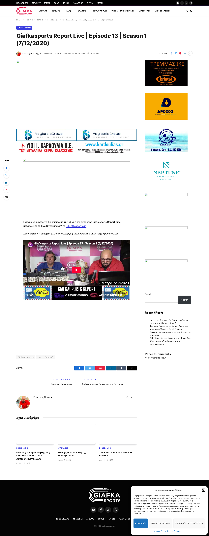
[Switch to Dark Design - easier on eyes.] (186, 11)
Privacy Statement (175, 531)
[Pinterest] (6, 190)
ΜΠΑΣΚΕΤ (36, 3)
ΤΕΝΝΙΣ (66, 3)
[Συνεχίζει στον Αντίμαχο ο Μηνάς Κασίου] (76, 433)
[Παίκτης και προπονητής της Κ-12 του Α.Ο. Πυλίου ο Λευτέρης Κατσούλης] (35, 433)
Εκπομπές (49, 357)
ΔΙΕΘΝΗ (100, 3)
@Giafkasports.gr (76, 226)
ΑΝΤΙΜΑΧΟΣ (63, 448)
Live (39, 357)
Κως (68, 10)
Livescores (144, 10)
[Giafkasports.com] (24, 11)
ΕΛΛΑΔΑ (90, 3)
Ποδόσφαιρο (24, 28)
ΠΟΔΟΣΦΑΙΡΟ (22, 3)
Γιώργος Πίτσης (32, 53)
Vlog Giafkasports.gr (122, 10)
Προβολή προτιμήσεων (189, 523)
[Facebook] (6, 168)
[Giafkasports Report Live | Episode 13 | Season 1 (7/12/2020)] (76, 93)
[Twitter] (6, 175)
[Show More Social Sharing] (190, 53)
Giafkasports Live (26, 357)
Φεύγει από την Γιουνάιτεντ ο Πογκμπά (102, 384)
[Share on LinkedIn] (185, 53)
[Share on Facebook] (171, 53)
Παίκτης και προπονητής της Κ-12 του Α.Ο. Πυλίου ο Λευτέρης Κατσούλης (33, 455)
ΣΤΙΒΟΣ (47, 3)
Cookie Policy (160, 531)
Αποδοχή (140, 523)
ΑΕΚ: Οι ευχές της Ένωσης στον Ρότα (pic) (170, 338)
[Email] (6, 197)
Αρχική (43, 10)
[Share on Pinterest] (180, 53)
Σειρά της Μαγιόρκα (61, 384)
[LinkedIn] (6, 182)
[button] (203, 490)
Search (148, 294)
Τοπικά (56, 10)
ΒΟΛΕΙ (56, 3)
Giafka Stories (162, 10)
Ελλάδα (82, 10)
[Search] (191, 11)
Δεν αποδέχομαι (160, 523)
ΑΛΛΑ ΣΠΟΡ (78, 3)
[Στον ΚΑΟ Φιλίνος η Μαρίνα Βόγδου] (118, 433)
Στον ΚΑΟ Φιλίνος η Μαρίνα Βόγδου (115, 454)
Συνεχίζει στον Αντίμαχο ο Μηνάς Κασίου (73, 454)
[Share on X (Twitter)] (176, 53)
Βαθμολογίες (100, 10)
